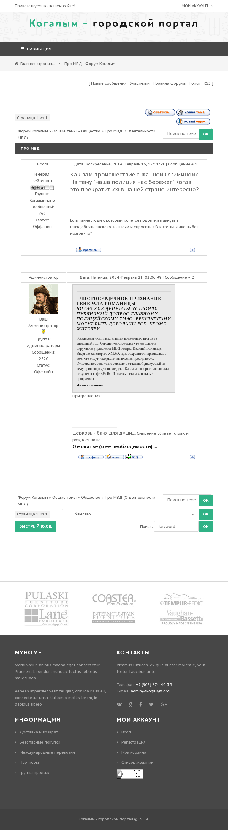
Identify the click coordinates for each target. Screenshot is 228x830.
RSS (207, 83)
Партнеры (29, 762)
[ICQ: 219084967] (133, 456)
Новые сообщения (108, 83)
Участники (140, 83)
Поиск (194, 83)
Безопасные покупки (40, 742)
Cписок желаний (137, 762)
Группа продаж (34, 772)
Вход (126, 732)
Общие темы (64, 131)
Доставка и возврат (39, 732)
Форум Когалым (33, 131)
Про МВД (113, 131)
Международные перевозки (47, 752)
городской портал (114, 23)
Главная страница (37, 63)
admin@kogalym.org (150, 691)
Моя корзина (133, 752)
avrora (42, 164)
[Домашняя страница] (114, 456)
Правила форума (169, 83)
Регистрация (133, 742)
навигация (39, 48)
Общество (90, 131)
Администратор (44, 277)
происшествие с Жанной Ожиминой (144, 174)
